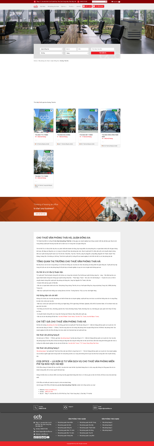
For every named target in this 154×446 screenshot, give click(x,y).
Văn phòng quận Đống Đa (65, 427)
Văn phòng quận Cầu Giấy (86, 425)
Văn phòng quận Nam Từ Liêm (66, 430)
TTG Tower (82, 343)
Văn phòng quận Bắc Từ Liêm (66, 433)
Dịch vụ (63, 6)
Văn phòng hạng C (41, 351)
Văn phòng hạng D (107, 430)
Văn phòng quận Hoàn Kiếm (65, 422)
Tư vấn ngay (99, 6)
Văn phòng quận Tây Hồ (86, 433)
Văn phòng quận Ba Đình (64, 425)
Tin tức (71, 6)
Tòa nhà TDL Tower (80, 316)
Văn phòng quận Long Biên (87, 435)
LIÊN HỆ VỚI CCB (40, 214)
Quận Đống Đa (55, 61)
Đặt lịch (88, 6)
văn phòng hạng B (65, 338)
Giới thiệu (42, 6)
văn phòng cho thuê (52, 325)
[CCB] (36, 6)
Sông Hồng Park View (92, 343)
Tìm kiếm (102, 53)
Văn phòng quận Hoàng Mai (65, 435)
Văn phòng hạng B (107, 425)
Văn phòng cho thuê (53, 6)
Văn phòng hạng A (107, 422)
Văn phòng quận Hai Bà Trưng (88, 422)
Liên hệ (79, 6)
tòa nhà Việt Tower (73, 343)
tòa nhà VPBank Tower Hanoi (66, 316)
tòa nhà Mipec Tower (93, 316)
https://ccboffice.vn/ (51, 389)
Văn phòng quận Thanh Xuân (87, 427)
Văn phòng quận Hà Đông (87, 430)
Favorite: (115, 1)
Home (35, 61)
